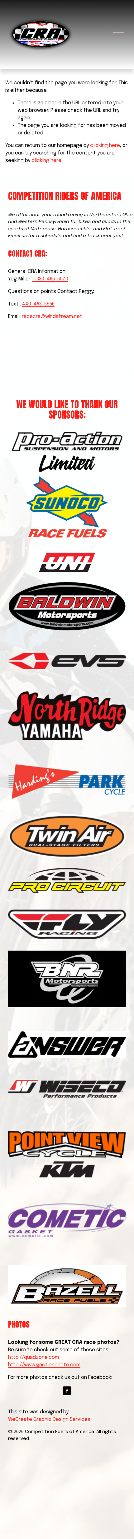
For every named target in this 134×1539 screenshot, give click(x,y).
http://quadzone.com (33, 1357)
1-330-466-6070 (50, 279)
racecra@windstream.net (52, 316)
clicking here (105, 145)
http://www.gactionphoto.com (44, 1365)
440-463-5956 (38, 304)
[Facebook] (67, 1390)
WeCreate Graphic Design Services (49, 1419)
